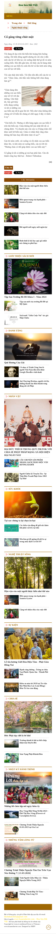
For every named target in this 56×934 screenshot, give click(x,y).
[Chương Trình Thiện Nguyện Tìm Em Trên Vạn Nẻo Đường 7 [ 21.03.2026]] (28, 855)
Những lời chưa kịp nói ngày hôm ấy (22, 806)
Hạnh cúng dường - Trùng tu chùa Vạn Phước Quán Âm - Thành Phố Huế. (34, 672)
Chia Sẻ (13, 698)
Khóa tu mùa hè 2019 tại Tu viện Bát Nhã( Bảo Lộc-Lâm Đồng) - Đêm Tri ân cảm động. (33, 685)
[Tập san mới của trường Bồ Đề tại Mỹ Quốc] (11, 306)
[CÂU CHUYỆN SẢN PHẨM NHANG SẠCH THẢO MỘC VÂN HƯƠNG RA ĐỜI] (11, 463)
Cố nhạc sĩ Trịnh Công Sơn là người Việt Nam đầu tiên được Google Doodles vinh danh (32, 369)
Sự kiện (13, 625)
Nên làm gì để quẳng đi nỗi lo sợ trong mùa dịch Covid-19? (33, 540)
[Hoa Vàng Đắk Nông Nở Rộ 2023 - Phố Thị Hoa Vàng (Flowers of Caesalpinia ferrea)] (11, 814)
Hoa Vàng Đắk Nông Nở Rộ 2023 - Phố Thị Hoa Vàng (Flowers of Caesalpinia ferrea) (34, 813)
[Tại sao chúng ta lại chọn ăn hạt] (28, 504)
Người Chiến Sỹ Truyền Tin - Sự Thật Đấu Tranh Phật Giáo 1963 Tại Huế (33, 476)
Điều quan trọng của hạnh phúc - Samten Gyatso (33, 200)
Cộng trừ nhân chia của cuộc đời (33, 213)
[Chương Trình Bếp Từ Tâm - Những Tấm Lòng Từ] (11, 895)
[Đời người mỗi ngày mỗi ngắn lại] (11, 231)
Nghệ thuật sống (19, 27)
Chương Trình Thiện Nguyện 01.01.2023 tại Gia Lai (32, 826)
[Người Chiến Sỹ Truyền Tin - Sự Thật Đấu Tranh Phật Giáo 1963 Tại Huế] (11, 477)
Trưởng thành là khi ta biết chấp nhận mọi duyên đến (33, 741)
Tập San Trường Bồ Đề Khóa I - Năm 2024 (25, 297)
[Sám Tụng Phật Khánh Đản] (11, 758)
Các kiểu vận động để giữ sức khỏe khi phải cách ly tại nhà (34, 526)
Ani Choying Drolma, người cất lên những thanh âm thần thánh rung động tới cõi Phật (34, 383)
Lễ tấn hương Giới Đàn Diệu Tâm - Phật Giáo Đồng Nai (26, 663)
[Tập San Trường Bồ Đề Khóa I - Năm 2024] (28, 276)
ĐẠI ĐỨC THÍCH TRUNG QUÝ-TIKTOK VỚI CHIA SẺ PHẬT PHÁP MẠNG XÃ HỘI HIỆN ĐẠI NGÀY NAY (28, 452)
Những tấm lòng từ (21, 840)
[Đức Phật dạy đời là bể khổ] (28, 717)
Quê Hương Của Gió (14, 362)
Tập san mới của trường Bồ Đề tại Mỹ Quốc (34, 302)
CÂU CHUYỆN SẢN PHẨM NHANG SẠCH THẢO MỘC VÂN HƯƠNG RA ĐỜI (34, 462)
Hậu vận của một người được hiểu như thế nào (33, 187)
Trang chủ (17, 23)
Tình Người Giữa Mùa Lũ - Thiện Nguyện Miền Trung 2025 (34, 879)
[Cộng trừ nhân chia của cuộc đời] (11, 217)
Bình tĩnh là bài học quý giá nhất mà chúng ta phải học (33, 242)
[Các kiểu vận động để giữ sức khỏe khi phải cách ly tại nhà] (11, 528)
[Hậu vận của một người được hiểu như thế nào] (11, 190)
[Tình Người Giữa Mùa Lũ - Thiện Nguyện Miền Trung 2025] (11, 881)
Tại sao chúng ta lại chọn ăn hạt (19, 520)
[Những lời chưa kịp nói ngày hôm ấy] (28, 787)
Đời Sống (32, 23)
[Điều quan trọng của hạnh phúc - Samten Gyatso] (11, 203)
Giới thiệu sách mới (21, 256)
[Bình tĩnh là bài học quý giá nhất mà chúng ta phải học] (11, 244)
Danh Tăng (15, 330)
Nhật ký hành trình (22, 769)
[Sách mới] (11, 319)
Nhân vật (15, 396)
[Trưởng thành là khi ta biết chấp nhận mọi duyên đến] (11, 743)
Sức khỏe (15, 489)
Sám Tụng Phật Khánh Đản (31, 754)
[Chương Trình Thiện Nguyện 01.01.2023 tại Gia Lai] (11, 830)
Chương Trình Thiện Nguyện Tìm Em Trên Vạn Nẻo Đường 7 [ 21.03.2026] (27, 871)
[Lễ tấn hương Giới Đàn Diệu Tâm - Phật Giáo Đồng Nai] (28, 643)
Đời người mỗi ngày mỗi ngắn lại (33, 227)
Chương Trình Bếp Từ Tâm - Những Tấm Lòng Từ (32, 892)
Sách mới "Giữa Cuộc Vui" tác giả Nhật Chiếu (34, 316)
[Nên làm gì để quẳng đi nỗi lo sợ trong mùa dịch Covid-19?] (11, 542)
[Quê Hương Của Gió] (28, 346)
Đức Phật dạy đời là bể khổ (17, 735)
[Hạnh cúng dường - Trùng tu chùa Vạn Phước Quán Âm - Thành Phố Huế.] (11, 673)
